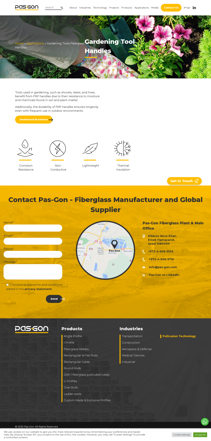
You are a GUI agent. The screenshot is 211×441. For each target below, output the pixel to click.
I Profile (69, 342)
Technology (100, 7)
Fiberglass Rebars (76, 349)
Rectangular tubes (77, 362)
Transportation (132, 336)
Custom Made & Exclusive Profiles (87, 400)
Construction (131, 342)
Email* (8, 235)
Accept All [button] (200, 434)
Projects (114, 7)
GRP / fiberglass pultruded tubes (86, 374)
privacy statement (38, 289)
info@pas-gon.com (163, 267)
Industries (85, 7)
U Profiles (70, 381)
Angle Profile (73, 336)
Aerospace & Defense (137, 349)
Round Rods (72, 368)
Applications (141, 7)
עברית (187, 7)
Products (126, 7)
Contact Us (171, 7)
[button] (44, 8)
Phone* (9, 249)
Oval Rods (71, 387)
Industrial (128, 362)
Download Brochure (34, 119)
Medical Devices (133, 355)
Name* (8, 222)
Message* (10, 262)
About (73, 7)
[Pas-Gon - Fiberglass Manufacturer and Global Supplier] (26, 7)
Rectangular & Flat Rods (81, 355)
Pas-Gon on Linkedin (163, 275)
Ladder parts (72, 394)
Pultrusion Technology (179, 336)
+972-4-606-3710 (161, 259)
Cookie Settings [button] (182, 434)
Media (154, 7)
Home (19, 43)
